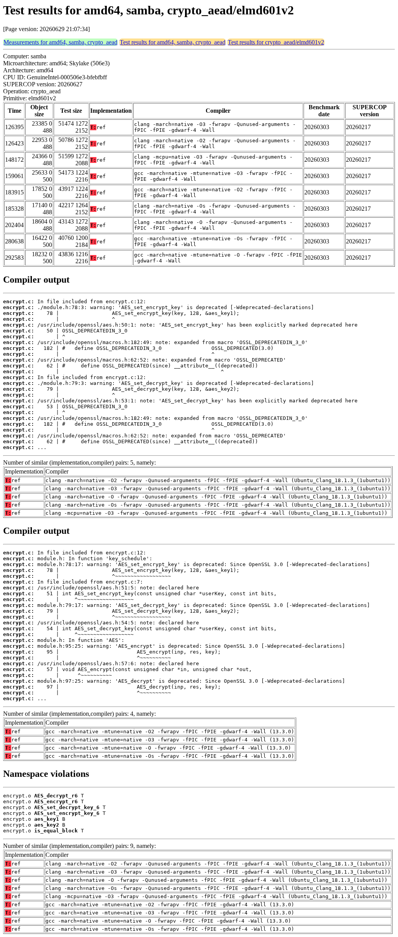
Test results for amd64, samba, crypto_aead (172, 42)
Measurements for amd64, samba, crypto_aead (60, 42)
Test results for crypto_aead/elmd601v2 (276, 42)
